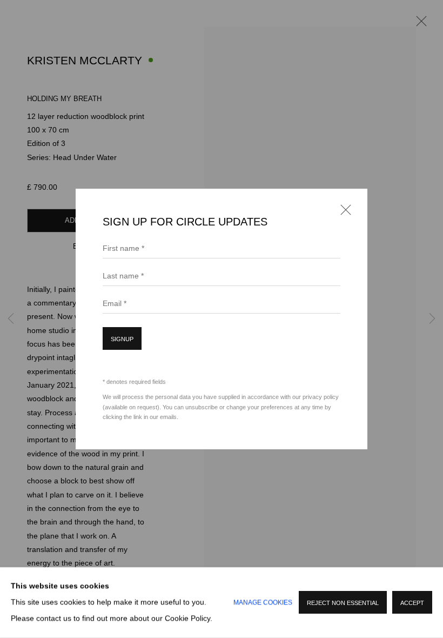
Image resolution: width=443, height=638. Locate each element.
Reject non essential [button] (343, 603)
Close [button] (343, 213)
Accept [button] (412, 603)
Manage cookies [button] (262, 603)
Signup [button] (122, 339)
